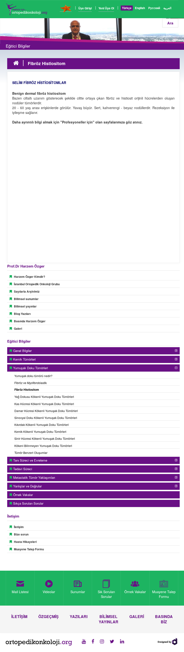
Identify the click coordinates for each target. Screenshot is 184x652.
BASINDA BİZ (164, 619)
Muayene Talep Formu (29, 549)
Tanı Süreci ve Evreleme (30, 460)
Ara (170, 23)
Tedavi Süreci (22, 469)
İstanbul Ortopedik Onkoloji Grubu (37, 284)
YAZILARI (78, 616)
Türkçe (127, 8)
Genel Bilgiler (22, 350)
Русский (154, 8)
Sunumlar (77, 591)
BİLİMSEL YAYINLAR (108, 619)
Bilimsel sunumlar (26, 299)
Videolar (49, 591)
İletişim (19, 527)
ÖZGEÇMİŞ (48, 616)
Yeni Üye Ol (106, 8)
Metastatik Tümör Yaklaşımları (34, 477)
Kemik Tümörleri (24, 359)
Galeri (18, 328)
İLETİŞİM (19, 616)
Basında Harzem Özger (30, 321)
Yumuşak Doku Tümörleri (30, 368)
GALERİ (136, 616)
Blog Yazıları (22, 314)
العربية (167, 8)
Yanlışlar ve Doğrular (27, 486)
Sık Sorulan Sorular (106, 594)
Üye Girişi (85, 8)
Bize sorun (21, 534)
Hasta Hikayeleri (25, 542)
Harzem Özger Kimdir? (29, 276)
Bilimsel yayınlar (25, 306)
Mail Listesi (20, 591)
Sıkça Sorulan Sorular (28, 503)
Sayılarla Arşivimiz (27, 291)
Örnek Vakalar (23, 494)
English (140, 8)
